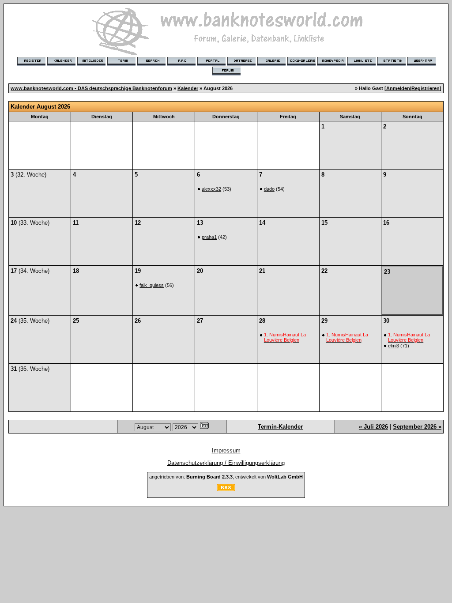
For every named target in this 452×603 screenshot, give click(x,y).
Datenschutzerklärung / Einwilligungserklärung (226, 463)
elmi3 (393, 345)
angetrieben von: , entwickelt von (226, 476)
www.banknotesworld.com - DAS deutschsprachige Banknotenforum (91, 88)
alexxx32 (211, 189)
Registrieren (425, 88)
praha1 (209, 237)
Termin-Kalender (280, 426)
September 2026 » (417, 426)
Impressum (226, 450)
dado (269, 189)
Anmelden (398, 88)
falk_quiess (151, 285)
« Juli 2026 (373, 426)
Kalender (187, 88)
